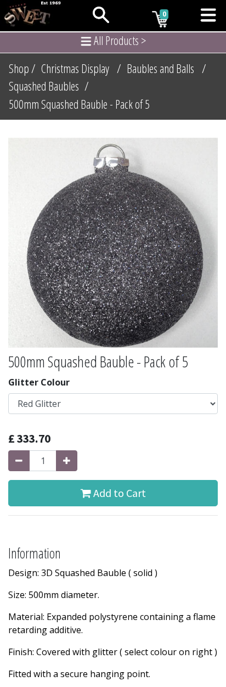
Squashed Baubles (44, 86)
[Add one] (66, 460)
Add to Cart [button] (118, 493)
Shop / (22, 68)
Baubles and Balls (160, 68)
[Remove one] (19, 460)
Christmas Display (75, 68)
